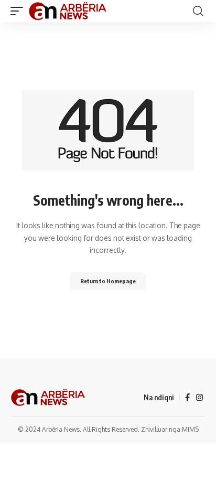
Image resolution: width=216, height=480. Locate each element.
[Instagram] (199, 397)
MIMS (190, 429)
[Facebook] (187, 397)
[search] (198, 11)
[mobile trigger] (19, 11)
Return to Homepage (108, 281)
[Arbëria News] (68, 11)
